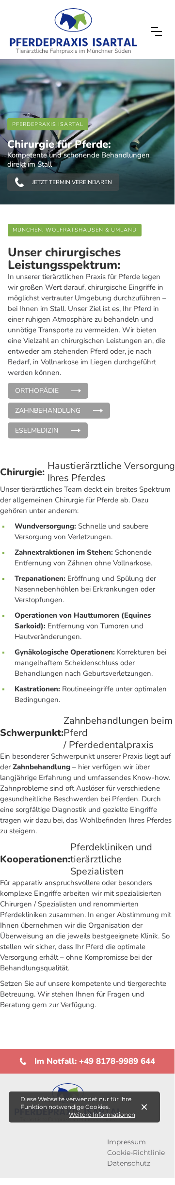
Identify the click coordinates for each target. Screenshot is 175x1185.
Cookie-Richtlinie (136, 1152)
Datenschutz (128, 1163)
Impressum (126, 1142)
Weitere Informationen (102, 1114)
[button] (156, 31)
